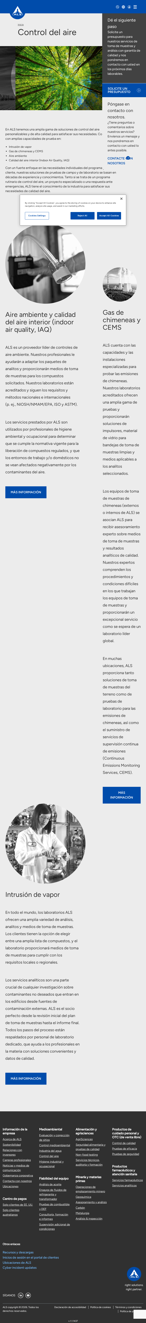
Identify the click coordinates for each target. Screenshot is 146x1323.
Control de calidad (123, 1143)
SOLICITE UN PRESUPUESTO (119, 90)
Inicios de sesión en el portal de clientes (31, 1257)
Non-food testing (87, 1154)
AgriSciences (84, 1139)
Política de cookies (100, 1307)
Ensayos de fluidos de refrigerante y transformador (52, 1194)
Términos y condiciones (128, 1307)
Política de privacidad (131, 1311)
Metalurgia (82, 1213)
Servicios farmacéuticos (127, 1180)
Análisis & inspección (89, 1218)
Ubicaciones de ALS (17, 1263)
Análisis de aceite (50, 1184)
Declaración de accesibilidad (70, 1307)
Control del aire (49, 1156)
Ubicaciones (10, 1186)
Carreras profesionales (17, 1160)
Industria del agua (50, 1150)
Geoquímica (83, 1197)
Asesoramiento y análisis (91, 1202)
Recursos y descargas (18, 1252)
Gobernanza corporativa (18, 1175)
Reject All (82, 215)
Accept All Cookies (109, 215)
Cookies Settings (36, 215)
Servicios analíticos (124, 1185)
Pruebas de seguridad (125, 1154)
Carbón (80, 1207)
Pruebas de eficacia (124, 1148)
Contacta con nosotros (17, 1181)
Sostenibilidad (12, 1144)
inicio (21, 24)
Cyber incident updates (19, 1268)
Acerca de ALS (12, 1139)
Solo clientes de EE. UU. (18, 1204)
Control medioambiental (54, 1145)
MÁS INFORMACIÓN (26, 492)
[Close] (121, 199)
